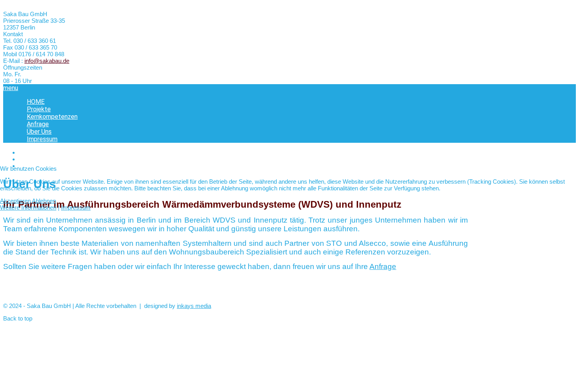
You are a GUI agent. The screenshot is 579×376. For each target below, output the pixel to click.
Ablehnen (44, 200)
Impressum (76, 207)
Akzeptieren (15, 200)
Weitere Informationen (28, 207)
